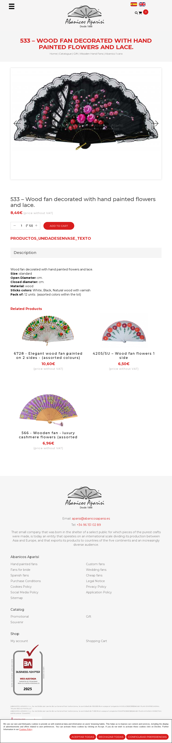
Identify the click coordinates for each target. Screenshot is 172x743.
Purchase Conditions (25, 581)
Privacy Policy (96, 587)
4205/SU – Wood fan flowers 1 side (124, 356)
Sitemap (16, 598)
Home (53, 53)
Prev (17, 123)
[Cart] (140, 12)
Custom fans (95, 564)
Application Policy (99, 592)
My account (19, 641)
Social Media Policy (24, 592)
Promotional (19, 616)
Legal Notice (95, 581)
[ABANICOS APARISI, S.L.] (86, 14)
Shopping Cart (96, 641)
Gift (75, 53)
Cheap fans (94, 575)
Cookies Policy (21, 587)
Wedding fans (96, 570)
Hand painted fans (23, 564)
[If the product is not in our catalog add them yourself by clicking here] (139, 17)
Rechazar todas (111, 736)
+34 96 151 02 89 (89, 525)
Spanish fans (19, 575)
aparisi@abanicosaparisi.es (91, 518)
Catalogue (65, 53)
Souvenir (16, 622)
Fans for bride (20, 570)
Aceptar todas (83, 736)
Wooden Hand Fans (91, 53)
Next (154, 123)
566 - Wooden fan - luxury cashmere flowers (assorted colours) (48, 437)
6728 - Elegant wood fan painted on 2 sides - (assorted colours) (48, 356)
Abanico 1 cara (113, 53)
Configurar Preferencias (147, 736)
